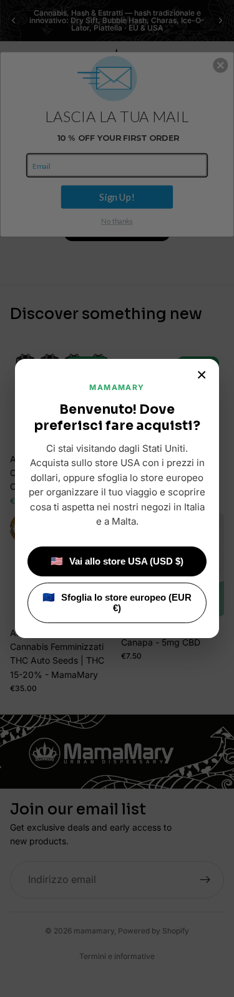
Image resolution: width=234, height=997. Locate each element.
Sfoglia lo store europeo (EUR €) (117, 602)
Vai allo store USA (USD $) (117, 561)
